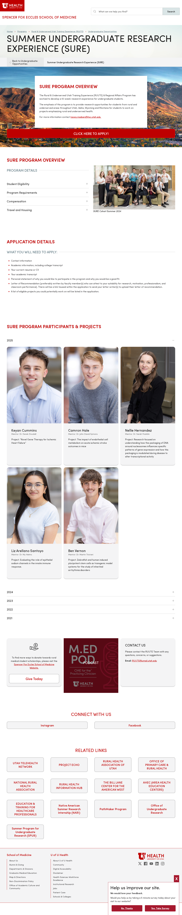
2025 (10, 340)
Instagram (47, 725)
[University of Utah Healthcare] (156, 856)
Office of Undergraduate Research (157, 808)
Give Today (34, 678)
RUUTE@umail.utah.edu (144, 660)
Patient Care (59, 892)
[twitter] (140, 863)
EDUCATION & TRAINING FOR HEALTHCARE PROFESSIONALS (25, 809)
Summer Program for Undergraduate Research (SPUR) (25, 831)
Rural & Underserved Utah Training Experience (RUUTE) (57, 31)
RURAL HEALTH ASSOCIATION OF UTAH (113, 764)
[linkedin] (157, 863)
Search (171, 11)
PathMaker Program (113, 809)
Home (10, 31)
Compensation (16, 201)
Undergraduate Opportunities (102, 31)
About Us (13, 860)
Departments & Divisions (21, 868)
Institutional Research (63, 884)
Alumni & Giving (16, 864)
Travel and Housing (19, 210)
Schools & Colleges (62, 896)
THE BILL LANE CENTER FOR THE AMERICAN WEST (113, 785)
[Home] (12, 5)
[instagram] (162, 863)
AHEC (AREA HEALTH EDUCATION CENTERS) (156, 785)
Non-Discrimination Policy (21, 881)
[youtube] (151, 863)
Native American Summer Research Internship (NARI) (69, 808)
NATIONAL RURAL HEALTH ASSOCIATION (25, 785)
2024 (10, 592)
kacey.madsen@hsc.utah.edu (86, 116)
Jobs (55, 888)
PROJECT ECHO (69, 765)
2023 (10, 601)
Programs (22, 31)
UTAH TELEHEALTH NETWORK (25, 764)
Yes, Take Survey (160, 908)
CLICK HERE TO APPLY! (91, 133)
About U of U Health (62, 860)
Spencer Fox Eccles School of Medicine (39, 17)
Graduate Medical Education (23, 873)
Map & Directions (17, 877)
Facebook (135, 725)
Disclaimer (58, 873)
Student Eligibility (18, 184)
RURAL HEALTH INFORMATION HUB (69, 786)
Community (58, 864)
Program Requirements (22, 192)
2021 (9, 618)
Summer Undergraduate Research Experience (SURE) (75, 62)
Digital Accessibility (62, 868)
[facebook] (145, 863)
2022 (10, 609)
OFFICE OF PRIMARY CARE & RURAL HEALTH (156, 764)
